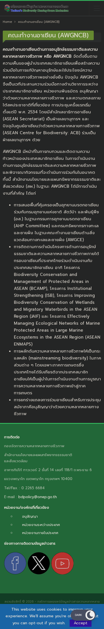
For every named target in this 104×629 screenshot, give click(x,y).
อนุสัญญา (30, 516)
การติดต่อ (12, 437)
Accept (80, 623)
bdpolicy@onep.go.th (37, 497)
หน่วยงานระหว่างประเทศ (41, 524)
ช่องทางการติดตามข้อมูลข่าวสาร (29, 543)
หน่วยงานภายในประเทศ (40, 532)
